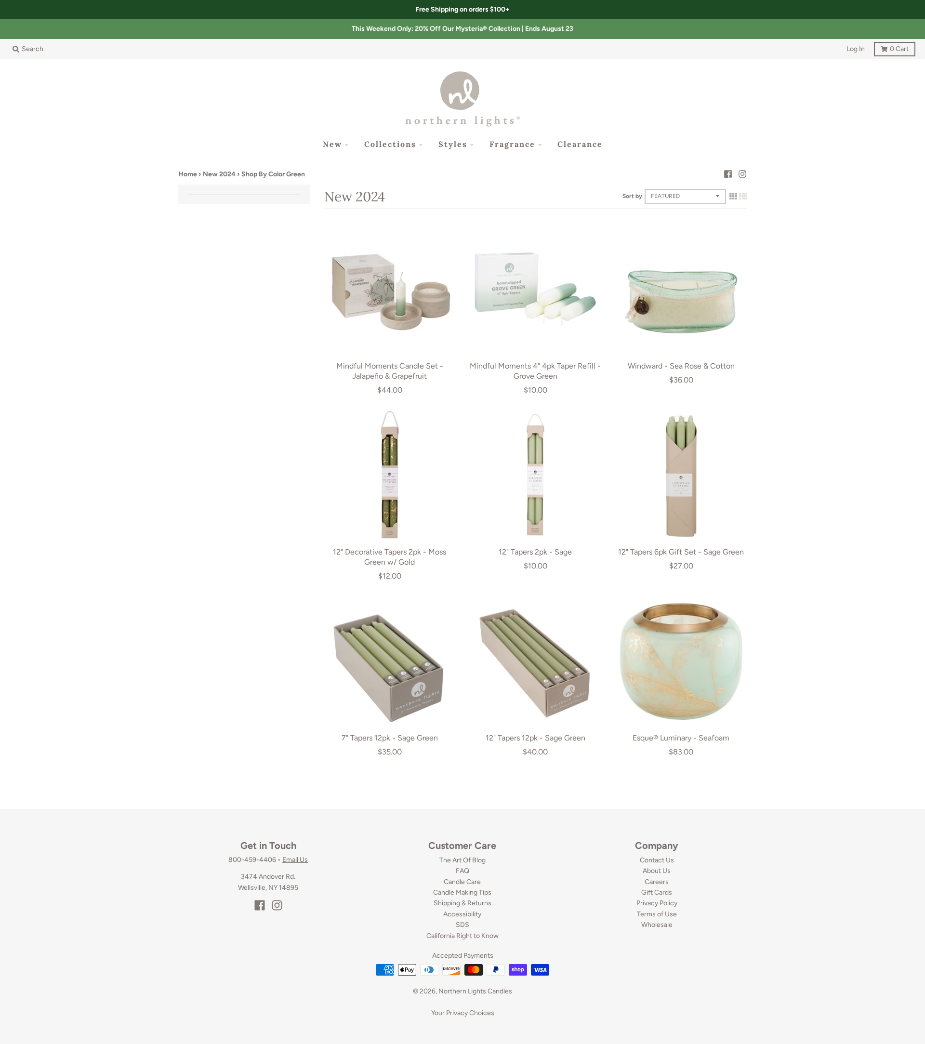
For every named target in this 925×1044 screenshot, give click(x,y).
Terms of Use (657, 914)
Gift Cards (656, 892)
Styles (452, 144)
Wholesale (657, 925)
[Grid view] (733, 196)
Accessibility (462, 914)
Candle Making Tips (462, 892)
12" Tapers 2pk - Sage (535, 551)
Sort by (632, 196)
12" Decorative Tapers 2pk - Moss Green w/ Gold (389, 557)
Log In (855, 49)
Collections (390, 144)
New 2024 (219, 174)
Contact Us (657, 860)
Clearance (580, 144)
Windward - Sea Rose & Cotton (681, 365)
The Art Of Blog (462, 860)
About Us (657, 871)
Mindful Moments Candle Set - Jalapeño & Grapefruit (389, 371)
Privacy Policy (656, 903)
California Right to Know (462, 936)
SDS (462, 925)
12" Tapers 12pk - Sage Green (535, 737)
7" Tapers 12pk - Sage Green (390, 737)
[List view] (743, 196)
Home (187, 174)
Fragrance (512, 144)
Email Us (295, 860)
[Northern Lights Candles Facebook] (728, 174)
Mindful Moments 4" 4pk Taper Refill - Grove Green (535, 371)
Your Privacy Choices (462, 1013)
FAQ (462, 871)
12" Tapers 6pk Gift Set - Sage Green (681, 551)
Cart (891, 47)
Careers (657, 882)
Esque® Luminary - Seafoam (681, 737)
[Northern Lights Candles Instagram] (742, 174)
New (332, 144)
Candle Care (462, 882)
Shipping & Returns (462, 903)
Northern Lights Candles (475, 991)
